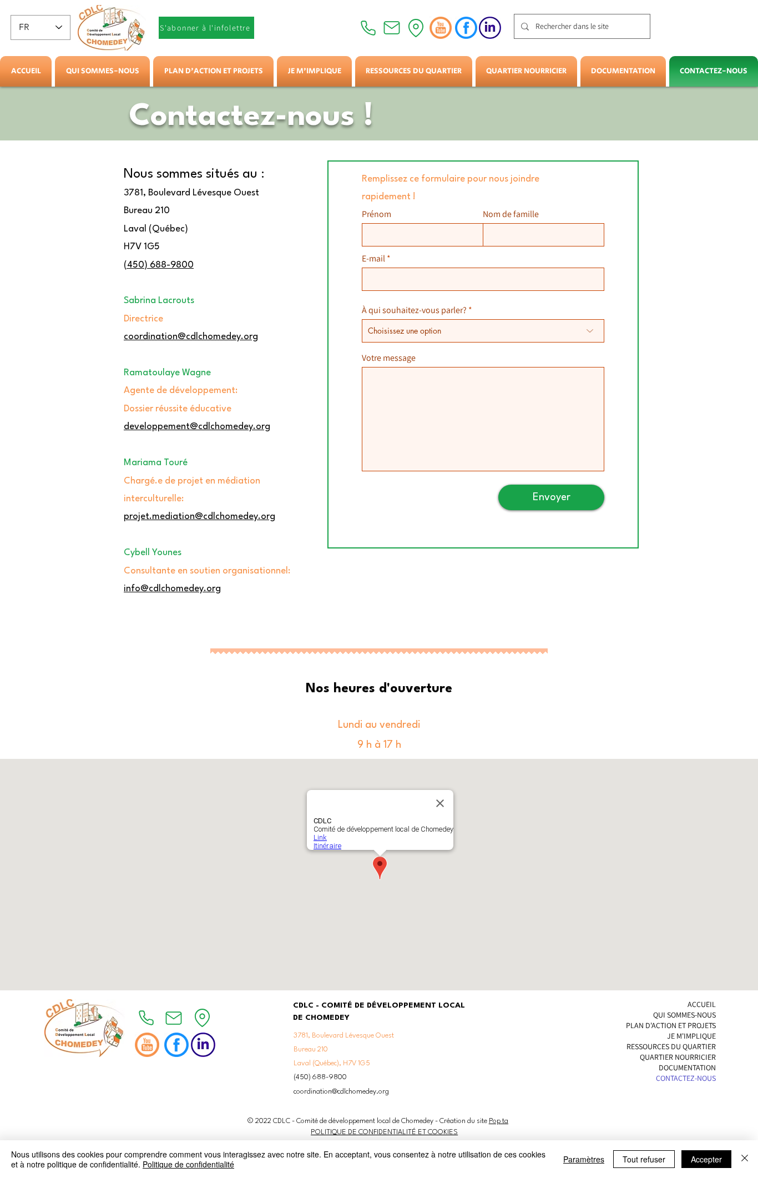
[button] (102, 71)
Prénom (376, 214)
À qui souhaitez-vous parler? (414, 310)
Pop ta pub (505, 1121)
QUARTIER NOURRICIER (678, 1057)
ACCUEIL (702, 1004)
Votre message (389, 358)
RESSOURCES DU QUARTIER (671, 1046)
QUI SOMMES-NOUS (684, 1015)
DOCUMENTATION (687, 1068)
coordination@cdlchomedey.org (191, 336)
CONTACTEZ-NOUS (686, 1078)
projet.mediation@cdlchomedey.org (199, 516)
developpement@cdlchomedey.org (197, 426)
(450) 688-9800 (159, 265)
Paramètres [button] (583, 1159)
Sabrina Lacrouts (159, 300)
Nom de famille (511, 214)
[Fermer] (744, 1159)
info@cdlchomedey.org (172, 588)
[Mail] (392, 28)
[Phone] (368, 28)
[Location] (416, 28)
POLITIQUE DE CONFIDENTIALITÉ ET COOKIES (384, 1132)
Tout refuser (644, 1159)
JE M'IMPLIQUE (691, 1036)
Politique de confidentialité (188, 1164)
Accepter (706, 1159)
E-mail (373, 258)
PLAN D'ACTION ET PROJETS (671, 1025)
